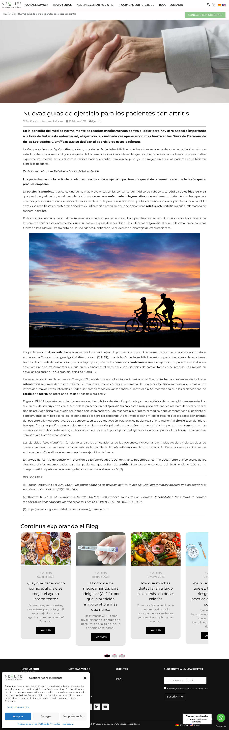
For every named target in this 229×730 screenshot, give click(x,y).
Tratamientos (62, 4)
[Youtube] (105, 707)
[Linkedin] (97, 707)
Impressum (68, 724)
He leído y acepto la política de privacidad (187, 688)
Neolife (6, 14)
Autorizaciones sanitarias (127, 724)
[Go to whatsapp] (221, 718)
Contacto (176, 4)
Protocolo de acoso (103, 724)
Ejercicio (97, 121)
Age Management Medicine (95, 4)
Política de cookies (27, 724)
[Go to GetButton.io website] (221, 726)
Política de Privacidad (49, 724)
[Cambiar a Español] (219, 5)
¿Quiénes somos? (36, 4)
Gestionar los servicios (18, 707)
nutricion (46, 572)
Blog (162, 4)
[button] (85, 678)
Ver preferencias (73, 716)
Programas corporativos (136, 4)
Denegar (45, 716)
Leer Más (46, 637)
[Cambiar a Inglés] (224, 5)
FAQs (119, 679)
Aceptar (18, 716)
